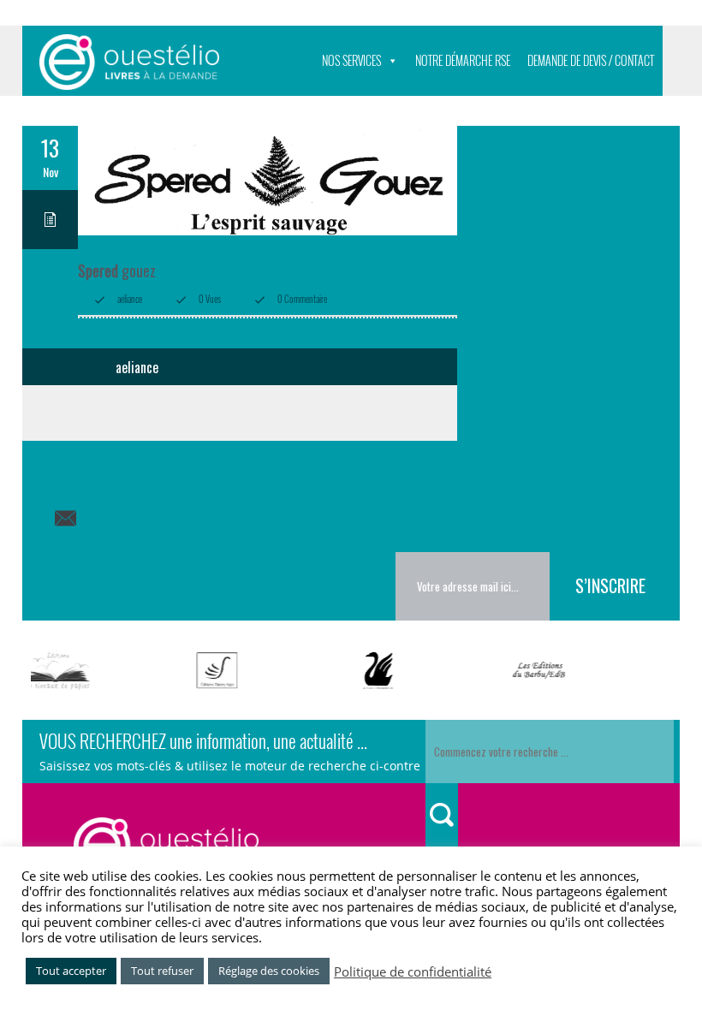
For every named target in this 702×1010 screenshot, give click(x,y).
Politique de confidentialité (412, 971)
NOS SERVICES (351, 60)
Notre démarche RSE (462, 60)
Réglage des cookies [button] (268, 970)
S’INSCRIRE (610, 585)
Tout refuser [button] (162, 970)
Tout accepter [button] (71, 970)
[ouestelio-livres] (129, 62)
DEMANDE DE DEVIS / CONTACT (590, 60)
